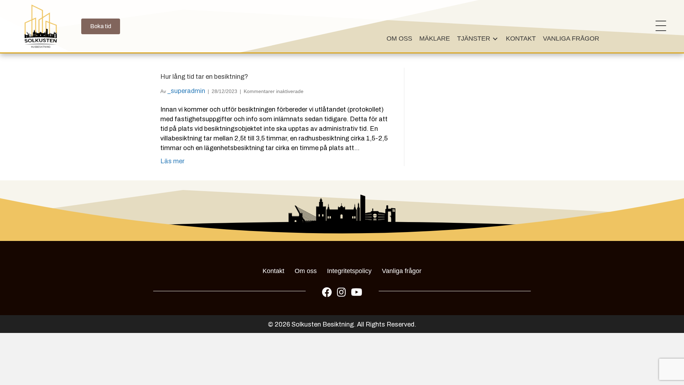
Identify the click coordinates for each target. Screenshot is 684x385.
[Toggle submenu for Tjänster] (495, 39)
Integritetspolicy (349, 270)
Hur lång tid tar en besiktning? (204, 76)
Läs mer (172, 161)
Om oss (306, 270)
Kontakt (273, 270)
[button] (659, 26)
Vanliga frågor (401, 270)
